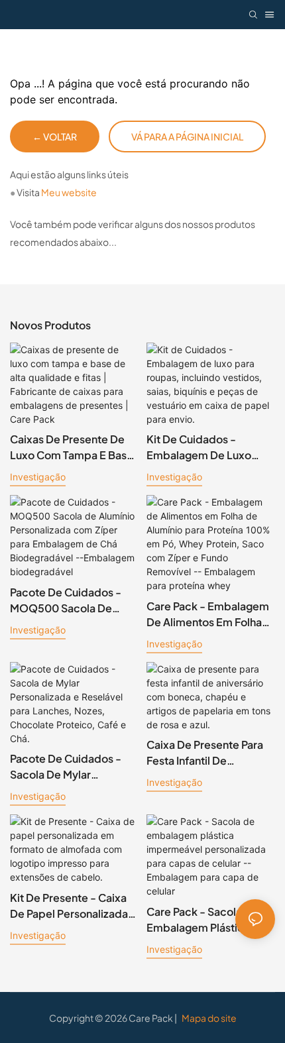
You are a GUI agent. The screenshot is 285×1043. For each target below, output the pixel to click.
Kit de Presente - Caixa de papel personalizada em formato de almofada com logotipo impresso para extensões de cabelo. (73, 906)
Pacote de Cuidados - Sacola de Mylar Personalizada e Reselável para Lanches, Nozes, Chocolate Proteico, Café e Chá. (70, 767)
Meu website (69, 192)
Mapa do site (208, 1018)
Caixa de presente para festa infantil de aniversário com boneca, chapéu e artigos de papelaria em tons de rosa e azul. (210, 753)
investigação (38, 476)
